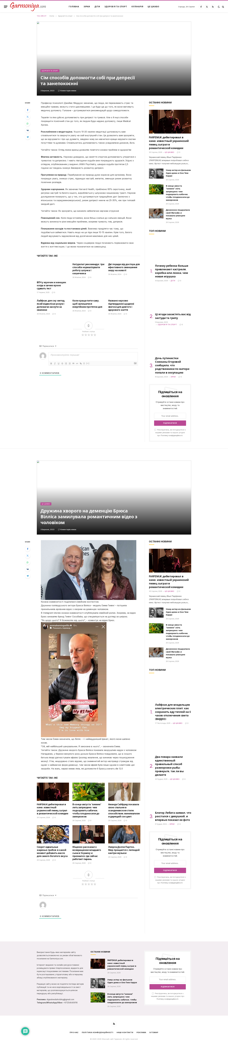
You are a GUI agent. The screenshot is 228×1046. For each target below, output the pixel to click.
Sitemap (153, 1032)
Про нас (74, 1032)
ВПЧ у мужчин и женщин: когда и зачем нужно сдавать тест (51, 285)
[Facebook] (27, 110)
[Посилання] (81, 363)
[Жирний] (51, 363)
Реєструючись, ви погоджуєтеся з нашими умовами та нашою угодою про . (170, 432)
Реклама (141, 1032)
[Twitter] (27, 116)
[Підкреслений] (58, 363)
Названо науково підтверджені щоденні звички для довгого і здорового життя (121, 305)
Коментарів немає (68, 91)
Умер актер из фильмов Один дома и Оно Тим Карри (178, 173)
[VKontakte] (27, 130)
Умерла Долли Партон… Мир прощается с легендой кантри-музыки (124, 850)
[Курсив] (55, 363)
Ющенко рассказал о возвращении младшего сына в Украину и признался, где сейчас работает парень (86, 853)
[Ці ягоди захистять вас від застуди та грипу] (170, 298)
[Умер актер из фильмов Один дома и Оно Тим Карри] (156, 174)
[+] (87, 363)
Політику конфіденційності (171, 435)
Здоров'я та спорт (50, 71)
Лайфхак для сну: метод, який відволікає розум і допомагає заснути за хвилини (51, 305)
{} (84, 363)
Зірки (87, 6)
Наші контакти (125, 1032)
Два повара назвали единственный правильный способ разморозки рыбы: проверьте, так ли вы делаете (169, 765)
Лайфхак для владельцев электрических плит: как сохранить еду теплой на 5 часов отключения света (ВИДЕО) (173, 712)
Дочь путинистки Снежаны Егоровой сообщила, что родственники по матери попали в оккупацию (172, 365)
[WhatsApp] (27, 123)
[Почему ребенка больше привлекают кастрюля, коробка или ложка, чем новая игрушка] (170, 250)
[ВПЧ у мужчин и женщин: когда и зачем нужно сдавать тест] (53, 270)
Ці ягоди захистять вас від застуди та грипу (173, 316)
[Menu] (5, 7)
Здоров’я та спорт (115, 6)
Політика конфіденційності (97, 1032)
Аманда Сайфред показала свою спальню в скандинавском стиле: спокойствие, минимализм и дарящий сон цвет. (124, 810)
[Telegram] (27, 137)
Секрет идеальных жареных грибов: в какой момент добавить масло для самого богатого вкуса (52, 851)
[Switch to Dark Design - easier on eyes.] (218, 7)
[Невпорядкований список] (70, 363)
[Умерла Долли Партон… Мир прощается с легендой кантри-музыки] (124, 834)
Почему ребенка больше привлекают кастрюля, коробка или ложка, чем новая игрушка (171, 271)
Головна (74, 6)
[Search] (223, 7)
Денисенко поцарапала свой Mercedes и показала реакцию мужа (178, 214)
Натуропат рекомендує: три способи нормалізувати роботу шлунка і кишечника (88, 269)
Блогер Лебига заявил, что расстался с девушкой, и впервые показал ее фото (173, 816)
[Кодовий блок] (77, 363)
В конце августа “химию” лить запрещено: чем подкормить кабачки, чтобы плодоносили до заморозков (178, 193)
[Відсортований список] (66, 363)
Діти (97, 6)
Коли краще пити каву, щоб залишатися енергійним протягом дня (87, 303)
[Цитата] (73, 363)
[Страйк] (62, 363)
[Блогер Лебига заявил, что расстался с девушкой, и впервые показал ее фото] (170, 797)
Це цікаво (153, 6)
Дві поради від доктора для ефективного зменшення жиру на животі (124, 267)
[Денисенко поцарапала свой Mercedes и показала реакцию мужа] (156, 213)
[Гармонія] (28, 7)
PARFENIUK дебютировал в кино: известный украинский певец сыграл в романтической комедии (169, 143)
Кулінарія (137, 6)
